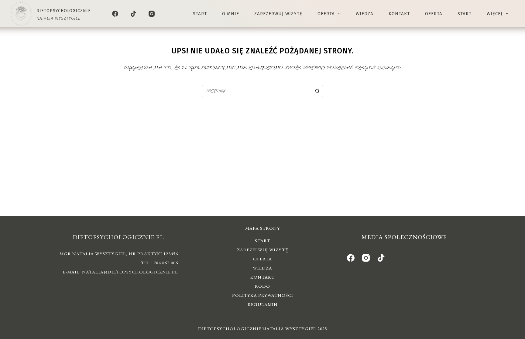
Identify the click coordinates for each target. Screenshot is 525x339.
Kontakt (399, 13)
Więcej (495, 13)
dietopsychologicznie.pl (118, 237)
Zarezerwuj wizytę (278, 13)
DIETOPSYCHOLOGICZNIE (63, 10)
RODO (262, 286)
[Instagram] (151, 13)
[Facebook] (115, 13)
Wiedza (364, 13)
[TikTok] (133, 13)
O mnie (230, 13)
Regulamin (263, 304)
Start (200, 13)
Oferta (326, 13)
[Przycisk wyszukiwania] (317, 91)
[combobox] (256, 91)
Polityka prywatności (262, 295)
